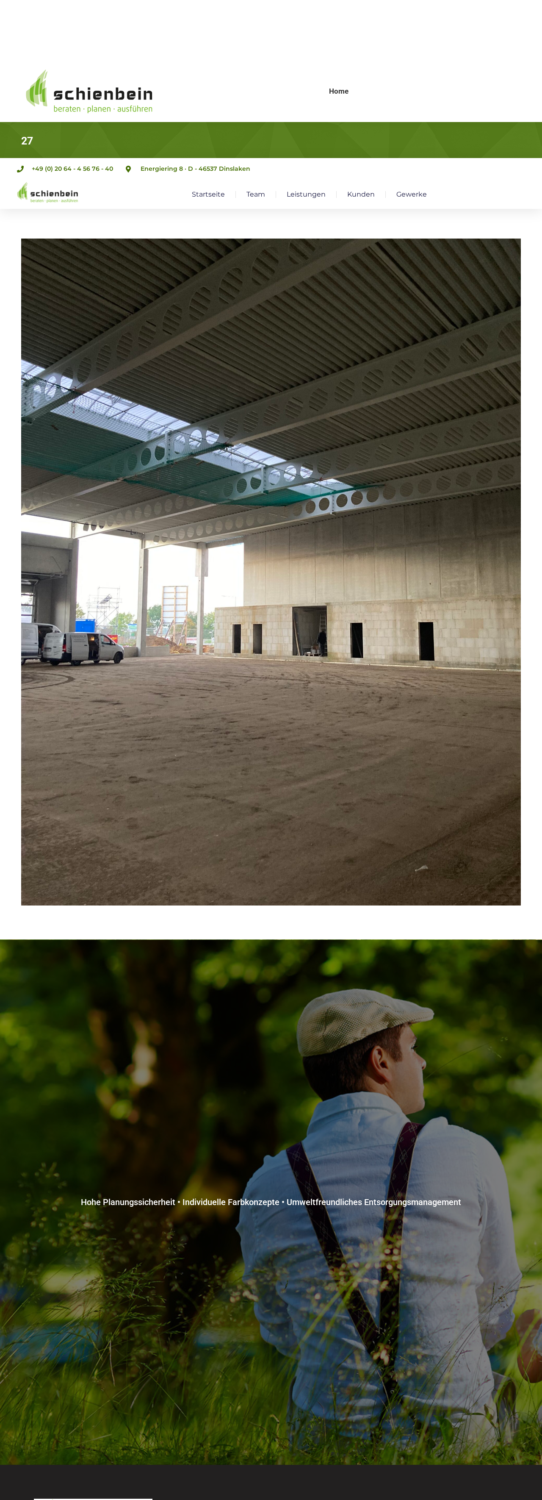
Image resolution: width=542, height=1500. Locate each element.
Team (255, 194)
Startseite (208, 194)
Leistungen (306, 194)
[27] (271, 572)
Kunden (361, 194)
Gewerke (411, 194)
